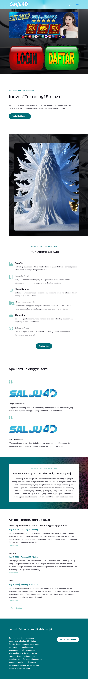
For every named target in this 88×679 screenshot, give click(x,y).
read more (13, 545)
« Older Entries (15, 608)
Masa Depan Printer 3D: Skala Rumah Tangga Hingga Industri (38, 525)
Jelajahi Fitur (44, 346)
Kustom (12, 553)
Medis (11, 580)
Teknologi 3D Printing (29, 530)
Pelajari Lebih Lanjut (20, 116)
